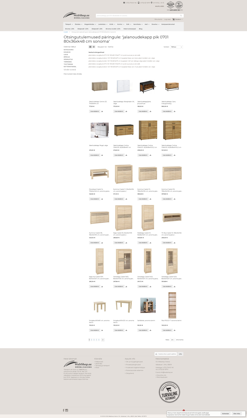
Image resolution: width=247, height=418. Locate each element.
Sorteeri (166, 47)
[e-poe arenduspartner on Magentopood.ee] (184, 410)
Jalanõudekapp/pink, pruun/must (144, 102)
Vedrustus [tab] (68, 59)
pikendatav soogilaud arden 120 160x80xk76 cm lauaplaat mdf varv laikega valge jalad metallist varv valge (124, 61)
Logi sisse (167, 19)
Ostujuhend (130, 373)
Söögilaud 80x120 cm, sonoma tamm (123, 321)
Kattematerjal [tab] (70, 66)
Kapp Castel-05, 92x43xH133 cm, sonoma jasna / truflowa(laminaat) (122, 234)
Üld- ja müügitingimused (134, 362)
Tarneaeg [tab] (68, 62)
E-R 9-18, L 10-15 (158, 3)
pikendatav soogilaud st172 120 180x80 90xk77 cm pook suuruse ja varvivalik (114, 55)
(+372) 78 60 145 (130, 3)
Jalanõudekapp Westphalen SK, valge (123, 102)
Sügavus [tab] (67, 52)
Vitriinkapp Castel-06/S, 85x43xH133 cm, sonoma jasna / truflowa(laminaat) (123, 278)
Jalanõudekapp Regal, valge (98, 145)
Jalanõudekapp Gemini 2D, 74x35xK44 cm (98, 102)
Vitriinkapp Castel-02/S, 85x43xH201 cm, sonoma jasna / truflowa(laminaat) (172, 278)
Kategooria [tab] (68, 50)
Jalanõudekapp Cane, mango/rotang (169, 102)
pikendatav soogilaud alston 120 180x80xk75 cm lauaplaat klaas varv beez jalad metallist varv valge (122, 58)
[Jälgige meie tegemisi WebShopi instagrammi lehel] (66, 411)
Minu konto (158, 19)
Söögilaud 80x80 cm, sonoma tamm (99, 321)
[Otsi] (181, 15)
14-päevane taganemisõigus (135, 367)
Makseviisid (99, 362)
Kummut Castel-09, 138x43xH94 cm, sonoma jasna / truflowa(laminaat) (172, 190)
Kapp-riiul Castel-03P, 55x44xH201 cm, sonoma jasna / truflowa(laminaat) (99, 278)
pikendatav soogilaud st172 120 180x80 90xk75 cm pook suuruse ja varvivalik (114, 64)
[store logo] (76, 17)
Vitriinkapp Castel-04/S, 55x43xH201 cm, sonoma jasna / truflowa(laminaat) (148, 278)
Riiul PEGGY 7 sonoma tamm (171, 320)
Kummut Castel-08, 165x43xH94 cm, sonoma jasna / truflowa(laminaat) (99, 234)
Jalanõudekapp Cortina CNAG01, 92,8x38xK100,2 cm (147, 146)
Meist (97, 367)
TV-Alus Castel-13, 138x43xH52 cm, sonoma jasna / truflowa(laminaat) (171, 234)
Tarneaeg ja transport (102, 365)
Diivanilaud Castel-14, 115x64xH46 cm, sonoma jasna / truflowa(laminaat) (99, 190)
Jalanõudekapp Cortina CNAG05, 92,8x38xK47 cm (122, 146)
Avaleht (66, 32)
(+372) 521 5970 (145, 3)
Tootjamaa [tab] (68, 64)
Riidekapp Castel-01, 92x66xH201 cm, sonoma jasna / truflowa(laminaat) (147, 234)
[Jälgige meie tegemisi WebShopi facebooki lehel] (63, 411)
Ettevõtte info (161, 375)
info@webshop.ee (166, 372)
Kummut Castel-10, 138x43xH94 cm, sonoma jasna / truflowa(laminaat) (147, 190)
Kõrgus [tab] (67, 57)
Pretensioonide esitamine (134, 370)
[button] (102, 111)
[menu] (123, 26)
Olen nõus (236, 414)
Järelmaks (98, 364)
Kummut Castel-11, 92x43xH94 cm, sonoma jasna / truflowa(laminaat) (123, 190)
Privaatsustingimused (133, 364)
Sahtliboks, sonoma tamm (146, 320)
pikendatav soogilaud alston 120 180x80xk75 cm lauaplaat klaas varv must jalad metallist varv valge (122, 67)
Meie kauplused (162, 377)
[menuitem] (68, 24)
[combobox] (140, 16)
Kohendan (225, 414)
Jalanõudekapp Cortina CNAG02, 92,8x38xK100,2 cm (171, 146)
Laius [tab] (66, 54)
